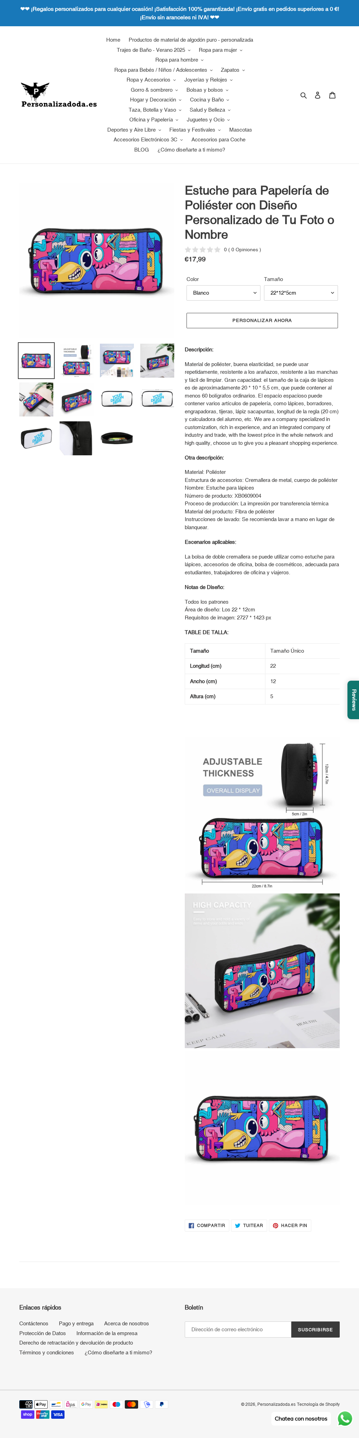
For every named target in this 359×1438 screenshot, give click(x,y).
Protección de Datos (42, 1333)
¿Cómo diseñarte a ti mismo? (118, 1352)
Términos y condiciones (46, 1352)
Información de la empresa (106, 1333)
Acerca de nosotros (126, 1323)
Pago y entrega (76, 1323)
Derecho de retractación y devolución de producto (76, 1343)
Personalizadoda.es (276, 1404)
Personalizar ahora (262, 320)
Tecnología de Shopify (318, 1404)
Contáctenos (33, 1323)
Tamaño (273, 279)
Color (193, 279)
